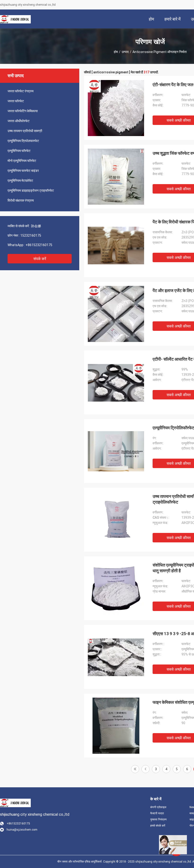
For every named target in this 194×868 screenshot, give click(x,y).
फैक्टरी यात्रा (157, 813)
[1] (135, 769)
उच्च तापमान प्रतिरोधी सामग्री (25, 131)
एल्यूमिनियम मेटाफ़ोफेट (20, 180)
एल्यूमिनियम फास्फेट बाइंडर (23, 171)
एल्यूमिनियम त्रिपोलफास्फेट (23, 141)
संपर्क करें (39, 259)
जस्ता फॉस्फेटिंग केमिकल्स (23, 111)
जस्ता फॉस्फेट (16, 101)
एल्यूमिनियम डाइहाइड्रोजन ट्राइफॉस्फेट (31, 190)
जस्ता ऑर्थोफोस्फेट (19, 121)
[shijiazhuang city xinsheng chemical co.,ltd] (15, 19)
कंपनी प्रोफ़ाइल (158, 807)
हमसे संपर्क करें (157, 825)
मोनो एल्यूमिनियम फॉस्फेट (22, 161)
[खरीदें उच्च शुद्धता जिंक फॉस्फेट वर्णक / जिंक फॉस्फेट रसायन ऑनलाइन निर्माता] (116, 176)
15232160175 (30, 235)
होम (116, 52)
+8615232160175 (39, 245)
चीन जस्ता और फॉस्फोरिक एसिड (73, 861)
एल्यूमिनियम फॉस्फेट (19, 151)
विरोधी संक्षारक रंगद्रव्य (21, 200)
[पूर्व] (145, 769)
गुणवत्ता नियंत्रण (158, 819)
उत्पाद (125, 52)
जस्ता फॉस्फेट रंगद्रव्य (21, 91)
